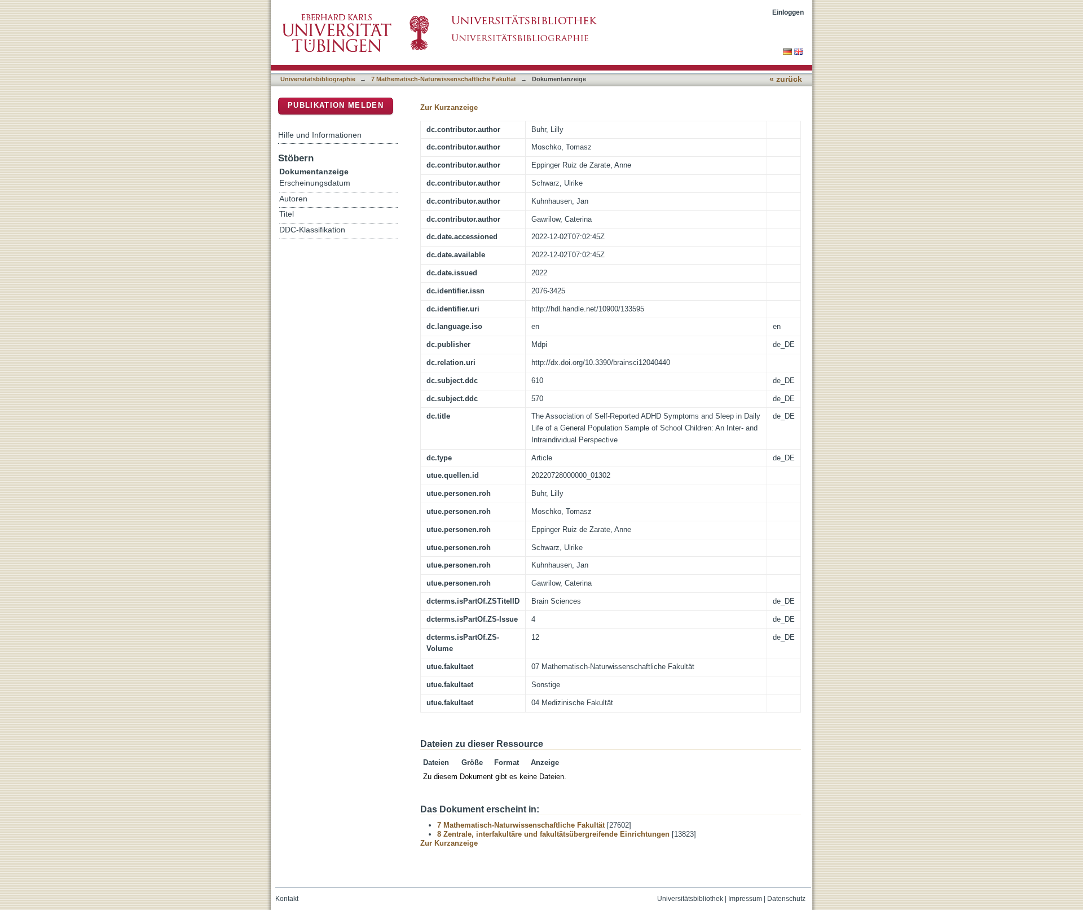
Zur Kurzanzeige (449, 107)
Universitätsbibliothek (690, 899)
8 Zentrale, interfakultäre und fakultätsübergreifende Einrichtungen (553, 834)
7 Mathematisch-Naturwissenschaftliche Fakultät (443, 79)
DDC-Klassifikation (312, 230)
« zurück (785, 79)
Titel (286, 214)
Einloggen (788, 12)
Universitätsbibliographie (317, 79)
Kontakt (286, 899)
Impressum (745, 899)
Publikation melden (336, 105)
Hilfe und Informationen (320, 134)
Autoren (293, 199)
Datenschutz (786, 899)
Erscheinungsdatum (314, 183)
